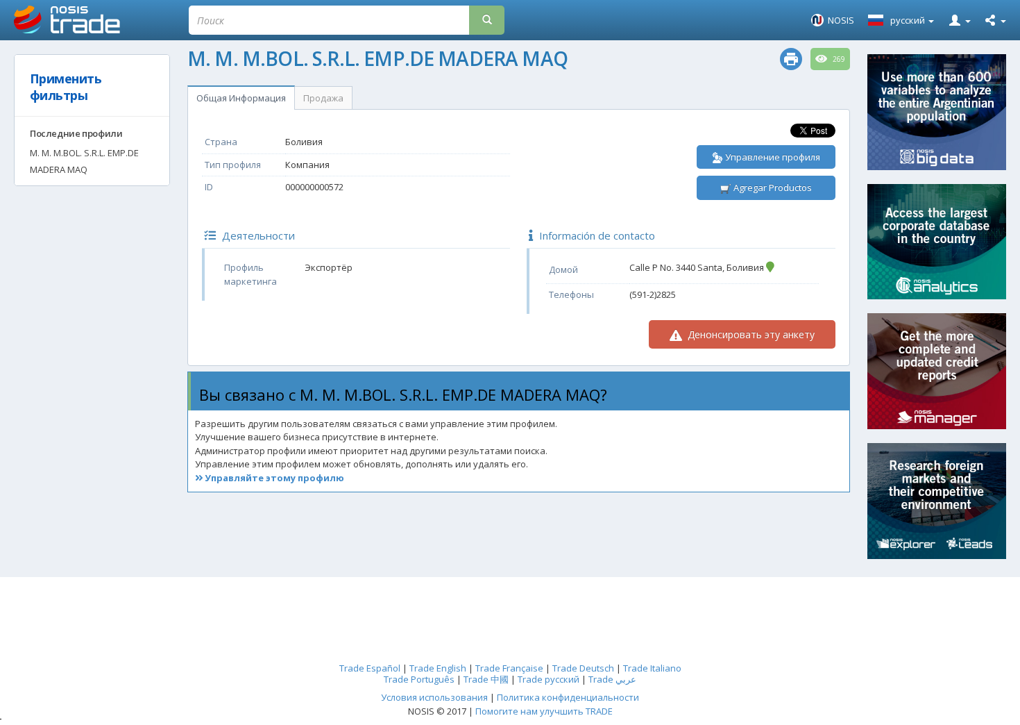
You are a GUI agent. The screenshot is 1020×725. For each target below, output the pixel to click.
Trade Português (419, 679)
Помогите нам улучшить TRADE (544, 711)
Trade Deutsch (583, 668)
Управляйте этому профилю (273, 478)
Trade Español (369, 668)
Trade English (437, 668)
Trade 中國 (486, 679)
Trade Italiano (652, 668)
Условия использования (434, 697)
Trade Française (509, 668)
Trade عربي (612, 679)
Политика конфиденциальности (568, 697)
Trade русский (548, 679)
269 (838, 59)
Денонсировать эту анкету (750, 334)
